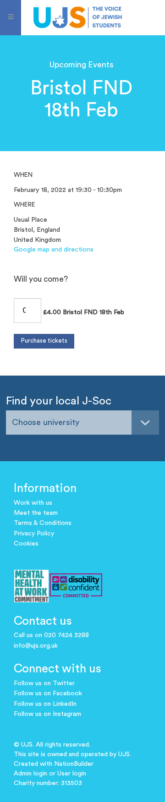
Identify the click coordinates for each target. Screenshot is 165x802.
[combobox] (82, 422)
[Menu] (10, 17)
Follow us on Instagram (47, 714)
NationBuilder (74, 764)
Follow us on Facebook (48, 693)
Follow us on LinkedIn (45, 704)
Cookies (26, 543)
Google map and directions (54, 249)
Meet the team (36, 513)
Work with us (33, 503)
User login (71, 773)
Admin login (30, 773)
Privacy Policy (34, 533)
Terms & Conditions (43, 523)
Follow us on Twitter (44, 683)
